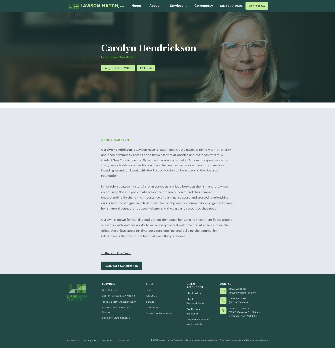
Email (148, 68)
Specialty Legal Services (116, 317)
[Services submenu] (186, 6)
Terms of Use (123, 340)
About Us (151, 295)
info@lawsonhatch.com (242, 292)
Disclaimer (107, 340)
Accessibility (73, 340)
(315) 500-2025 (231, 6)
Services (151, 301)
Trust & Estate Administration (119, 301)
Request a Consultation (121, 266)
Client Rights (194, 293)
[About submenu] (162, 6)
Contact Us (257, 6)
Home (149, 290)
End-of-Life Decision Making (118, 295)
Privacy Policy (91, 340)
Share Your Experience (159, 313)
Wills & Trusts (110, 290)
